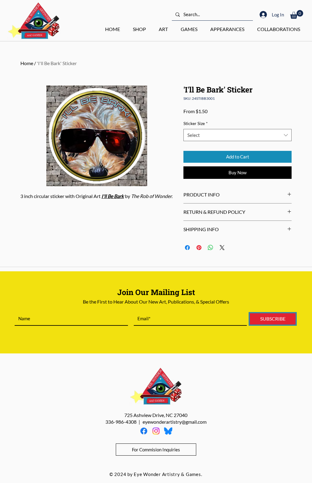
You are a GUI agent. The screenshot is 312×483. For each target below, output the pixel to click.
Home (26, 63)
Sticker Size (195, 123)
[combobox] (237, 135)
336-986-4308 (120, 422)
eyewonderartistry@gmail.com (175, 422)
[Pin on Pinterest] (199, 247)
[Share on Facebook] (187, 247)
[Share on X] (222, 247)
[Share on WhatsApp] (210, 247)
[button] (296, 14)
